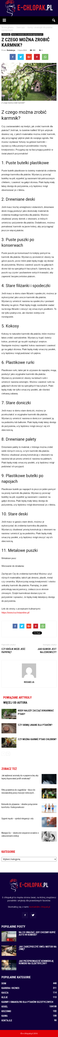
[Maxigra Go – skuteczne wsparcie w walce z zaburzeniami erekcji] (49, 836)
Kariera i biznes (10, 988)
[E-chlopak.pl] (29, 8)
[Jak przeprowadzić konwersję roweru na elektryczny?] (8, 965)
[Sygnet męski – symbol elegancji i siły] (49, 822)
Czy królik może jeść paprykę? (13, 651)
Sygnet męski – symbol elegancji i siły (17, 818)
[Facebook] (25, 915)
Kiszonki (6, 1011)
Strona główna (7, 27)
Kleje (4, 997)
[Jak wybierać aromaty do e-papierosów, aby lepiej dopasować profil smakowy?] (49, 779)
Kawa (4, 1015)
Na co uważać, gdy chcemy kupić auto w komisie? (37, 933)
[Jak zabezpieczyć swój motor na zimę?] (8, 951)
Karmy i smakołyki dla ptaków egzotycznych (27, 34)
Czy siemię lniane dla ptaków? (35, 725)
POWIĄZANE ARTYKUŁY (17, 697)
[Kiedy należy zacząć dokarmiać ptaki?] (8, 714)
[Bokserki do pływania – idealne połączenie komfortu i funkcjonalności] (49, 808)
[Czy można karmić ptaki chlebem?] (8, 743)
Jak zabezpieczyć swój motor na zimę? (38, 947)
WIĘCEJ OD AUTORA (15, 702)
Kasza (4, 992)
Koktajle (6, 1020)
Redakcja (11, 50)
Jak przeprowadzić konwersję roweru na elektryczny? (36, 962)
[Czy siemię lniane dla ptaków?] (8, 728)
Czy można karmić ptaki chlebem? (37, 739)
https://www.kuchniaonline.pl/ (15, 612)
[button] (54, 20)
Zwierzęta (6, 34)
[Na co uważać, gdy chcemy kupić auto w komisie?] (8, 936)
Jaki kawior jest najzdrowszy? (47, 651)
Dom (3, 983)
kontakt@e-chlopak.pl (39, 906)
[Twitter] (33, 915)
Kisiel (4, 1006)
